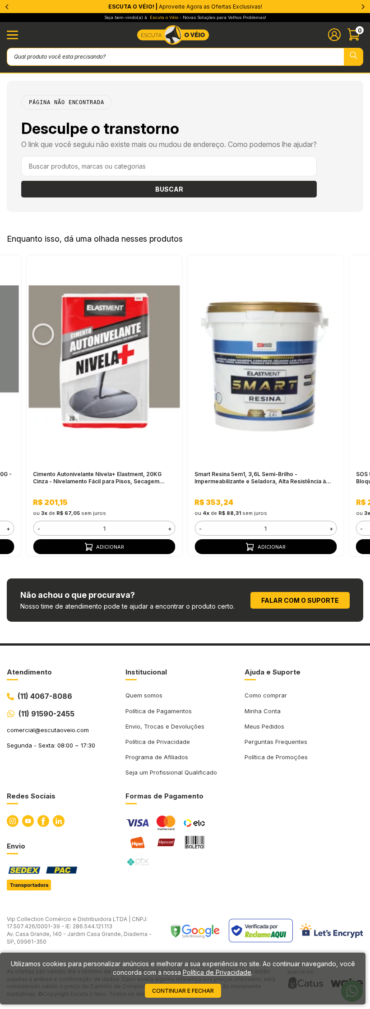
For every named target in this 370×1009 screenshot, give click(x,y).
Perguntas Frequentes (276, 741)
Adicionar (110, 547)
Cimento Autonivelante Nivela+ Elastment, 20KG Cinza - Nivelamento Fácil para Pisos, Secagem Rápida (97, 478)
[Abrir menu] (12, 35)
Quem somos (143, 695)
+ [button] (8, 528)
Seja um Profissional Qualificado (171, 772)
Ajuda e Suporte (273, 672)
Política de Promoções (276, 757)
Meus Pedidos (264, 726)
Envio (16, 846)
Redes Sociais (31, 796)
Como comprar (266, 695)
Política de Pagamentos (158, 711)
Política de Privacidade (157, 741)
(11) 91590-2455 (46, 713)
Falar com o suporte (300, 600)
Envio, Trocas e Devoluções (164, 726)
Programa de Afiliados (156, 757)
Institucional (146, 672)
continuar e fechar (183, 990)
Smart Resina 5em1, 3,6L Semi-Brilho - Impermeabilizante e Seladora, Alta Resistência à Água (260, 478)
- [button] (38, 528)
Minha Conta (263, 711)
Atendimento (29, 672)
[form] (104, 528)
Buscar (169, 189)
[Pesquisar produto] (353, 57)
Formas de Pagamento (164, 796)
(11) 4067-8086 (45, 696)
